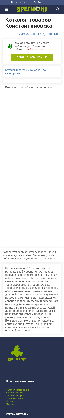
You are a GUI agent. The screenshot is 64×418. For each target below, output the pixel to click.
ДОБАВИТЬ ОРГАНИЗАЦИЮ (32, 57)
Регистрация (19, 2)
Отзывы (10, 404)
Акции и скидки (14, 398)
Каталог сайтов (14, 392)
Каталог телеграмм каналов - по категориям (25, 71)
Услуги (9, 401)
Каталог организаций (18, 389)
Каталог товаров (15, 395)
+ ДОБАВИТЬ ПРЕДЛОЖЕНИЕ (39, 34)
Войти (38, 2)
